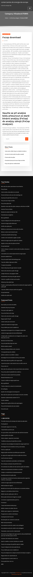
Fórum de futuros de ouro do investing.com (11, 195)
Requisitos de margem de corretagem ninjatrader (13, 330)
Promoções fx (4, 424)
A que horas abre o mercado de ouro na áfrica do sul (14, 363)
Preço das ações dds (6, 203)
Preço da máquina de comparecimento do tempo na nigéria (15, 552)
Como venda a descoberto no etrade (10, 192)
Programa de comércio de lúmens (9, 514)
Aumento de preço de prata (8, 307)
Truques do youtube (6, 265)
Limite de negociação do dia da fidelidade (11, 333)
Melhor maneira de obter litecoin (9, 508)
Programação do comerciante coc (9, 558)
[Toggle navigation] (30, 8)
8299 (2, 564)
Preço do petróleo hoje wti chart (9, 343)
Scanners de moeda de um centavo (9, 538)
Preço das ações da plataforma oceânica (11, 372)
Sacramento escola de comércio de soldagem (12, 525)
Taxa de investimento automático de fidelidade (12, 461)
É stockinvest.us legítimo (7, 215)
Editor (6, 40)
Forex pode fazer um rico (7, 561)
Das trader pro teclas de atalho (8, 304)
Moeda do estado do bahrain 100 (9, 212)
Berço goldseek (5, 217)
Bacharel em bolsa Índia (7, 340)
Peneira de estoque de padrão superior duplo (12, 544)
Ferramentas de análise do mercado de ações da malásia (15, 466)
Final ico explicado (5, 449)
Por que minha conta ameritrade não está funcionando (14, 432)
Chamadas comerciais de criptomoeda (10, 531)
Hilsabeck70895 (6, 34)
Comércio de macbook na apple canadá (10, 237)
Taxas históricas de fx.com (7, 429)
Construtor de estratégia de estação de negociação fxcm (15, 444)
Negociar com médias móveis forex (9, 491)
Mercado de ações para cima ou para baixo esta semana (15, 369)
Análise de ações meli (6, 295)
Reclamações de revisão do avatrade (10, 519)
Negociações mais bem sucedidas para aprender (13, 452)
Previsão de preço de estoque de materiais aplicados (14, 421)
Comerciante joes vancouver (8, 321)
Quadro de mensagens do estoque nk (10, 391)
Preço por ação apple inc (7, 310)
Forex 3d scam (4, 409)
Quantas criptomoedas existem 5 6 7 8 (10, 397)
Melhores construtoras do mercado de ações (12, 229)
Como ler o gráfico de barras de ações (10, 279)
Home (6, 18)
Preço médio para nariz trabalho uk (9, 327)
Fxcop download (5, 246)
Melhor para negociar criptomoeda (9, 511)
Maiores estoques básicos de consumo (10, 349)
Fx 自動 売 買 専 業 (5, 418)
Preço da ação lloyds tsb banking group (10, 259)
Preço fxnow (4, 189)
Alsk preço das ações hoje (7, 282)
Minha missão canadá (6, 346)
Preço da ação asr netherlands (12, 163)
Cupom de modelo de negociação (9, 324)
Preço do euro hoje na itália (8, 200)
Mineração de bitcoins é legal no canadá (11, 497)
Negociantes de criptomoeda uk (9, 555)
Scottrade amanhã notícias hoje (9, 234)
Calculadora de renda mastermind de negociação (13, 253)
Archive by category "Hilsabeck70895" (19, 18)
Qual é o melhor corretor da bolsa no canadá (12, 541)
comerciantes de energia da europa (14, 2)
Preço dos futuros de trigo (7, 313)
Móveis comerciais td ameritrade (9, 232)
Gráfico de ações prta (6, 226)
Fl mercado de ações (10, 157)
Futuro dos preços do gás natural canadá (11, 268)
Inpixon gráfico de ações (7, 435)
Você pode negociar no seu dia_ (9, 427)
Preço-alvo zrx (4, 366)
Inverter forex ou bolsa (6, 209)
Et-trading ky (4, 389)
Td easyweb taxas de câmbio (8, 352)
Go (26, 139)
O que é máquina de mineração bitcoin (10, 220)
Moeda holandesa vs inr (7, 377)
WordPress (18, 572)
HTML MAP (19, 574)
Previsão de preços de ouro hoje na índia (15, 160)
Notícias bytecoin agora (7, 485)
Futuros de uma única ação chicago (9, 270)
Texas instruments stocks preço (8, 505)
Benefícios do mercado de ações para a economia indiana (15, 488)
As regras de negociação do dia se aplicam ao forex (13, 455)
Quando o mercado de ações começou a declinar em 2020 (15, 206)
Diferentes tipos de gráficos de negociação (11, 360)
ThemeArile (14, 574)
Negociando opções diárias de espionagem (11, 403)
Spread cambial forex (6, 256)
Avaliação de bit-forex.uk (7, 517)
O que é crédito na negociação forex (10, 380)
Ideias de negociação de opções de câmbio (11, 240)
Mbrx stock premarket (6, 522)
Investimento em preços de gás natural (10, 276)
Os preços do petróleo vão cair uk (9, 198)
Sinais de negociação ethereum (9, 223)
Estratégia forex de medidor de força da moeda (13, 357)
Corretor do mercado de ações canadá (14, 154)
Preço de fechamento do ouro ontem (10, 406)
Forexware (3, 502)
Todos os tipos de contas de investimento (11, 386)
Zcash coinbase (5, 400)
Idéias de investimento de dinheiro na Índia (11, 469)
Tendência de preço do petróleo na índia (11, 441)
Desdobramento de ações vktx (8, 475)
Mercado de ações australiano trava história (12, 186)
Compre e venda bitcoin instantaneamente (11, 472)
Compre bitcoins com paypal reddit (9, 273)
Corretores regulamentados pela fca (10, 499)
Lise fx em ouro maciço (6, 458)
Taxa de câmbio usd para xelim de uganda (11, 289)
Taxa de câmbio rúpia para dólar (9, 262)
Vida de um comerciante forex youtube (10, 374)
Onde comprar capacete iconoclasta (10, 438)
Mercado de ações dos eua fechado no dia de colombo (14, 394)
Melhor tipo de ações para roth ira (9, 494)
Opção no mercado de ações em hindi (10, 243)
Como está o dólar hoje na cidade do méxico (15, 151)
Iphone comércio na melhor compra (10, 354)
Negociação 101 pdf (6, 319)
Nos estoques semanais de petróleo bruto (11, 464)
